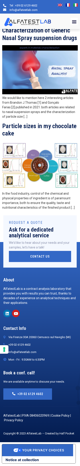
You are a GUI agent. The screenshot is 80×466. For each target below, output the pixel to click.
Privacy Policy (13, 420)
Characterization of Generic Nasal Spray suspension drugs (39, 34)
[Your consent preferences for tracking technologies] (4, 349)
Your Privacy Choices (43, 450)
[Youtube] (16, 313)
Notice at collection (22, 460)
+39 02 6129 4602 (30, 394)
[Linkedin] (7, 313)
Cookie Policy (60, 415)
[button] (74, 21)
